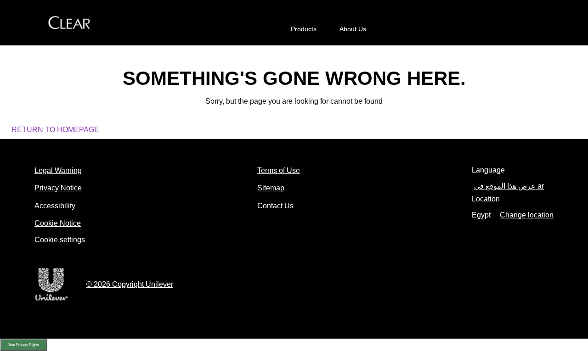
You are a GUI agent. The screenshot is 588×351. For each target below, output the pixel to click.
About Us (352, 29)
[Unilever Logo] (51, 299)
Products (304, 29)
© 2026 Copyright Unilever (129, 284)
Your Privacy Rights (23, 345)
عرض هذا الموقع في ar (509, 186)
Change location (527, 215)
